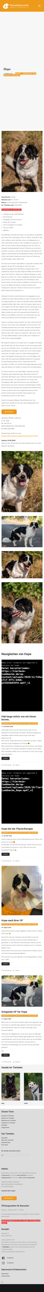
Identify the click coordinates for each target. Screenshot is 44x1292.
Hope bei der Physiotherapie (17, 828)
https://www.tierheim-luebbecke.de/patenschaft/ (19, 436)
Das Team (4, 1145)
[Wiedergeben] (3, 710)
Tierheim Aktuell (8, 723)
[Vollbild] (41, 710)
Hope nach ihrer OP (12, 920)
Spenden (10, 412)
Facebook (10, 1258)
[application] (22, 685)
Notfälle (4, 1125)
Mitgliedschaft (6, 1177)
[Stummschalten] (38, 710)
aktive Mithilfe (21, 1175)
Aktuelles (4, 1138)
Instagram (10, 1263)
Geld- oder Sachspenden (27, 1177)
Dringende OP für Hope (14, 1011)
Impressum (5, 1273)
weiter (5, 758)
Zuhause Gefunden (12, 75)
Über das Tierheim (7, 1140)
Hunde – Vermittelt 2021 (26, 73)
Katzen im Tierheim (7, 1118)
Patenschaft (5, 1175)
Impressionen (5, 1142)
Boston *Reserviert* (31, 1103)
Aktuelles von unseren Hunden (26, 723)
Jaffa (3, 1103)
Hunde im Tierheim (7, 1116)
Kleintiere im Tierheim (8, 1120)
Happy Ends (5, 1127)
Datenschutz (5, 1276)
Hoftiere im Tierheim (8, 1123)
